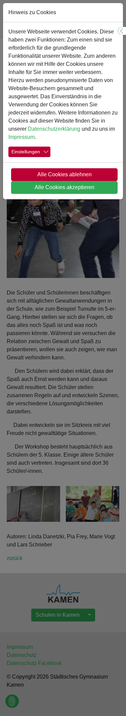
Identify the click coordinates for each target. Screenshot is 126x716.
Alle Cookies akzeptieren (64, 187)
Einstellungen (25, 151)
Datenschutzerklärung (54, 129)
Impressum (21, 137)
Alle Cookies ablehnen (64, 174)
